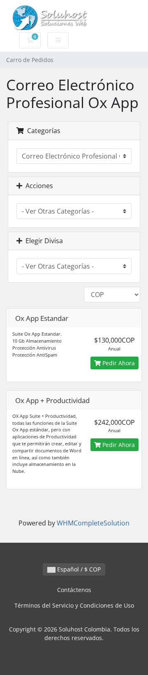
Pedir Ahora (118, 363)
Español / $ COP (78, 569)
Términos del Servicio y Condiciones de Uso (74, 605)
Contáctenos (74, 590)
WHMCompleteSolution (93, 523)
